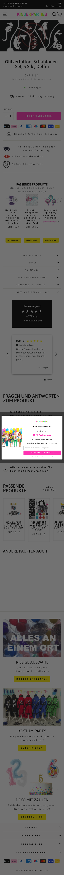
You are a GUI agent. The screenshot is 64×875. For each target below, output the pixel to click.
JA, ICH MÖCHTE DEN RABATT (42, 453)
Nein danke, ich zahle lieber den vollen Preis (42, 456)
